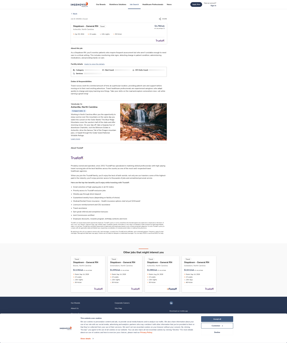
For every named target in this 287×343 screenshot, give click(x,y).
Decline (217, 332)
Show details (85, 339)
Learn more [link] (75, 139)
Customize (216, 326)
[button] (78, 111)
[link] (79, 4)
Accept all (217, 319)
